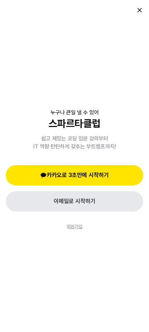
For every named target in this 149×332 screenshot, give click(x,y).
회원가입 (74, 226)
